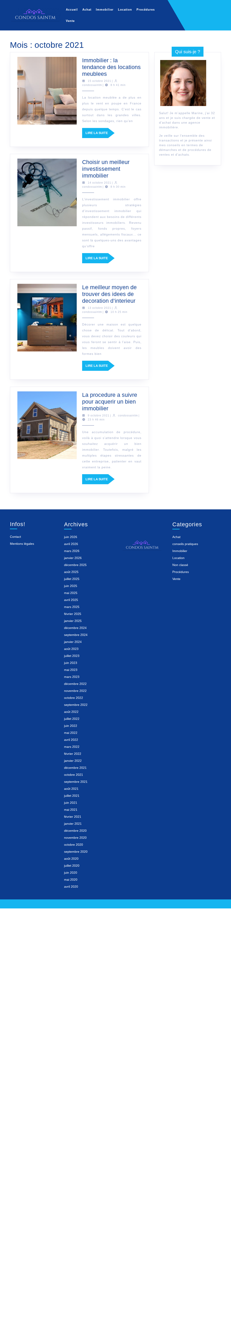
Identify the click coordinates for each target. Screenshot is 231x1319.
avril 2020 (71, 886)
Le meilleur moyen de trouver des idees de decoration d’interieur (109, 294)
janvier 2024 (73, 642)
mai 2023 (70, 670)
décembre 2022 (75, 684)
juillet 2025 (71, 579)
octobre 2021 (73, 774)
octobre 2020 (73, 844)
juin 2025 (70, 586)
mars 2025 (71, 607)
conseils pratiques (185, 544)
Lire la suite (100, 134)
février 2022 (72, 753)
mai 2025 (70, 593)
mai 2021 (70, 809)
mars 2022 (71, 746)
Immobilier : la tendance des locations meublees (111, 67)
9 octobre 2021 (98, 415)
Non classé (180, 565)
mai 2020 (70, 879)
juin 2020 (70, 872)
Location (125, 9)
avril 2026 (71, 544)
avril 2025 (71, 600)
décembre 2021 (75, 767)
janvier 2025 (73, 621)
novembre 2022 (75, 691)
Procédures (145, 9)
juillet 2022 (71, 719)
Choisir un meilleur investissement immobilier (105, 169)
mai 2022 (70, 733)
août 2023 (71, 649)
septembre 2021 (76, 781)
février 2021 (72, 816)
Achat (86, 9)
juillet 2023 (71, 656)
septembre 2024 (76, 635)
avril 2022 (71, 740)
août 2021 (71, 788)
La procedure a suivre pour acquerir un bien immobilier (109, 401)
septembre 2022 (76, 705)
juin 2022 (70, 726)
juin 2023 (70, 663)
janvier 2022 (73, 760)
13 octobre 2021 (99, 308)
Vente (70, 21)
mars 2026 (71, 551)
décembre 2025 (75, 565)
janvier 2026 (73, 558)
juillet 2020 (71, 865)
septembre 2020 (76, 851)
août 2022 (71, 712)
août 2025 (71, 572)
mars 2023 (71, 677)
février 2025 (72, 614)
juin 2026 (70, 537)
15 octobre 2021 (99, 81)
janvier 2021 (73, 823)
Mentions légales (22, 543)
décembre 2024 (75, 628)
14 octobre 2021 (99, 182)
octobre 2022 (73, 698)
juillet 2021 (71, 795)
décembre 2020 (75, 830)
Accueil (72, 9)
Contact (15, 536)
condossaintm (92, 85)
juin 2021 (70, 802)
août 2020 (71, 858)
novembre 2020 (75, 837)
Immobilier (104, 9)
